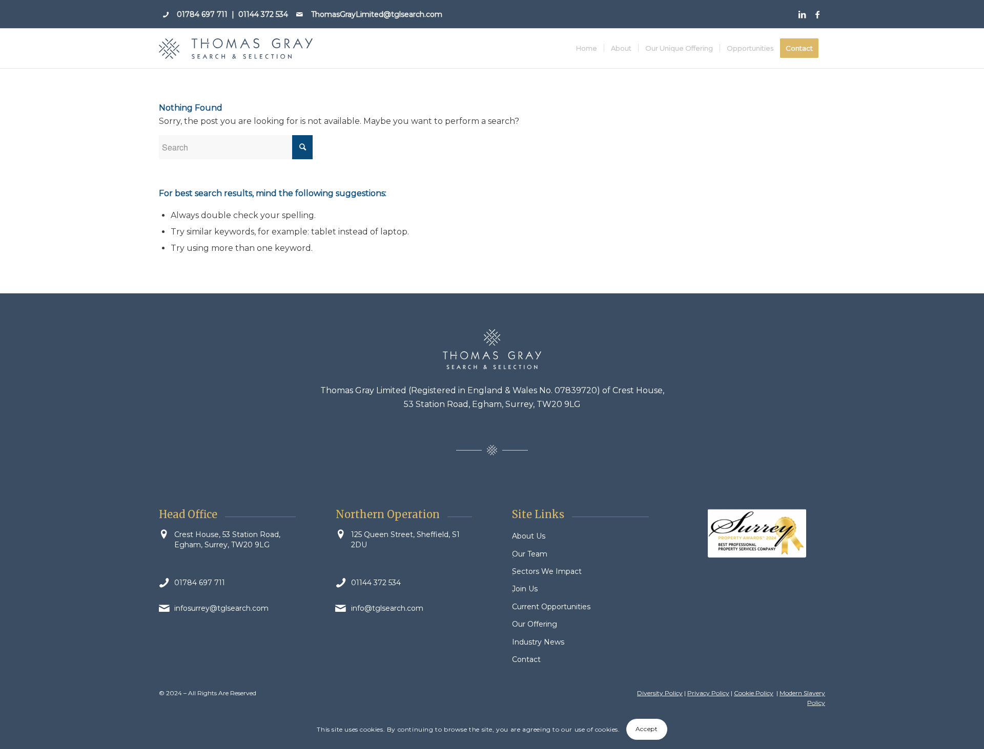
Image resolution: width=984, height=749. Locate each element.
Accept (647, 729)
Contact (526, 659)
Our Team (529, 554)
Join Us (525, 588)
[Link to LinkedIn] (801, 14)
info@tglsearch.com (387, 608)
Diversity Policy (660, 693)
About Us (528, 536)
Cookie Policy (753, 693)
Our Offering (534, 624)
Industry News (538, 642)
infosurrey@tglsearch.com (221, 608)
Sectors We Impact (547, 571)
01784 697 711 (202, 14)
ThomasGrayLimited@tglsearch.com (376, 14)
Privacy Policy (708, 693)
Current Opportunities (551, 606)
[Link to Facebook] (817, 14)
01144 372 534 (263, 14)
